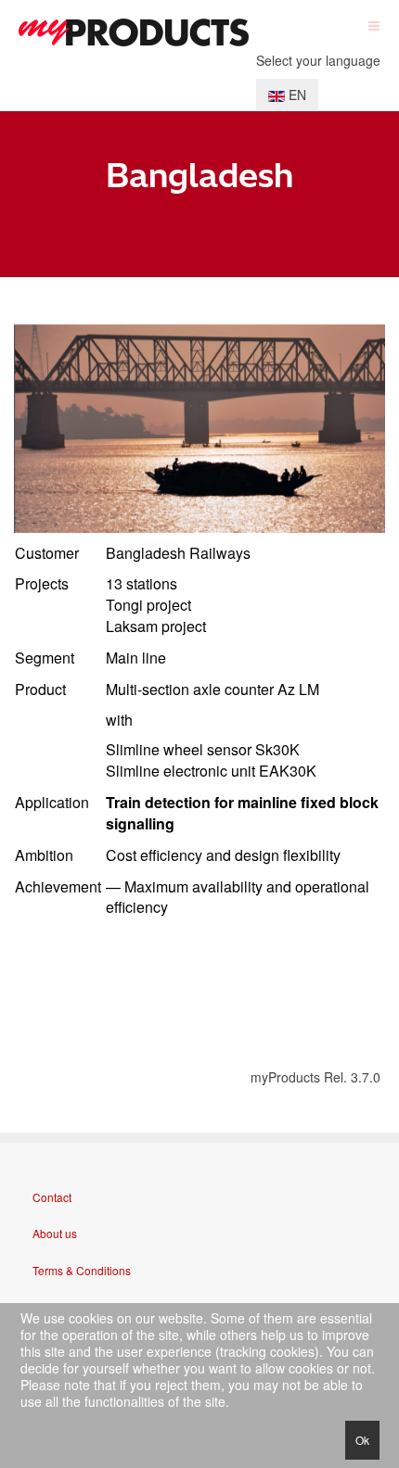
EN (295, 94)
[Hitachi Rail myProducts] (134, 32)
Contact (51, 1197)
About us (54, 1233)
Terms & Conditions (81, 1270)
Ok (362, 1440)
